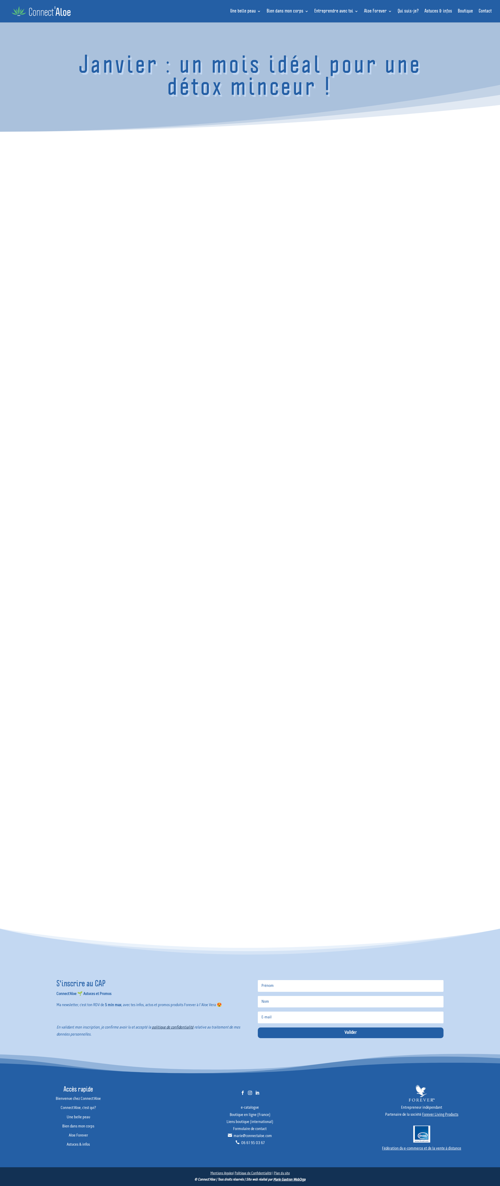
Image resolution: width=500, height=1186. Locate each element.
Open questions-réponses (412, 334)
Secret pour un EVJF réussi (413, 253)
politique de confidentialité (172, 1027)
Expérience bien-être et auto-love (418, 343)
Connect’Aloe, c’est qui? (411, 395)
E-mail (10, 825)
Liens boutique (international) (250, 1122)
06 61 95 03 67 (250, 1143)
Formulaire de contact (250, 1129)
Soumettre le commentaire (23, 864)
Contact (485, 11)
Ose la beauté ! (405, 325)
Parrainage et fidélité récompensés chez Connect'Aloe (432, 260)
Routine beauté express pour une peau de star (426, 246)
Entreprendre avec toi (333, 11)
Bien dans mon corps (285, 11)
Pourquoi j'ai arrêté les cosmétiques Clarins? (424, 239)
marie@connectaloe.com (250, 1136)
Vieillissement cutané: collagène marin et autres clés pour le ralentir (441, 232)
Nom (9, 810)
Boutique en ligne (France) (250, 1115)
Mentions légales (221, 1173)
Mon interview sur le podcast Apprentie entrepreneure (432, 267)
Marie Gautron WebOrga (289, 1180)
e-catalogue (250, 1108)
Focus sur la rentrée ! (409, 317)
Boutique (465, 11)
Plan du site (282, 1173)
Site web (10, 839)
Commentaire (184, 755)
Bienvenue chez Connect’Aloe (415, 386)
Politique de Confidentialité (253, 1173)
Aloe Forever (375, 11)
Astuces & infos (438, 11)
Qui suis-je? (408, 11)
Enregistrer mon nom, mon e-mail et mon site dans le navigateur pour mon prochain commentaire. (86, 852)
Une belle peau (243, 11)
